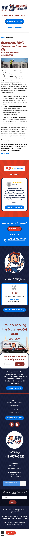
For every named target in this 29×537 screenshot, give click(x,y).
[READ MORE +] (6, 154)
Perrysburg (10, 379)
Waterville (21, 381)
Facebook (11, 424)
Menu (2, 535)
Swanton (19, 379)
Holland (6, 376)
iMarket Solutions (12, 523)
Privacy (22, 485)
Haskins (20, 374)
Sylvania (7, 381)
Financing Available (14, 27)
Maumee (14, 376)
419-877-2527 (7, 55)
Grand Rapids (11, 374)
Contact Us (14, 229)
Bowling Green (12, 372)
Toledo (14, 381)
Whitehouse (14, 383)
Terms (25, 485)
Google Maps (17, 424)
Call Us (12, 533)
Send (13, 502)
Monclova (22, 376)
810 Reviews (18, 168)
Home (3, 38)
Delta (20, 372)
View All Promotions (13, 310)
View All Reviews (13, 207)
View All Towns (13, 388)
